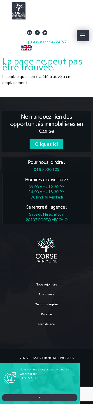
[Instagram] (37, 32)
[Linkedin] (44, 32)
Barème (46, 314)
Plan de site (46, 324)
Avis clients (46, 294)
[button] (47, 42)
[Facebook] (29, 32)
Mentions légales (46, 304)
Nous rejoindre (46, 284)
